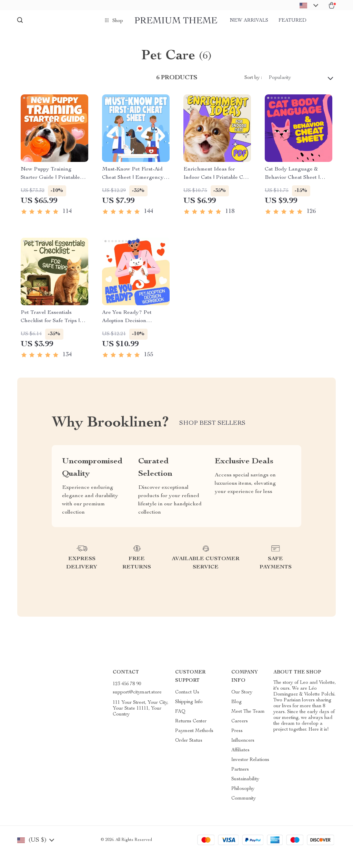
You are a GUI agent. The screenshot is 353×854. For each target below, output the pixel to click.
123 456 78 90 (127, 684)
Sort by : (253, 77)
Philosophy (242, 788)
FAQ (180, 711)
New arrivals (249, 20)
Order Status (188, 740)
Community (243, 798)
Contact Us (187, 692)
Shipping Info (189, 702)
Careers (239, 721)
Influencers (242, 740)
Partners (240, 769)
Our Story (241, 692)
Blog (236, 702)
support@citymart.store (137, 692)
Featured (292, 20)
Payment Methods (194, 731)
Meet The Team (248, 711)
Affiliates (240, 750)
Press (237, 731)
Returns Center (190, 721)
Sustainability (245, 779)
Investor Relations (250, 760)
